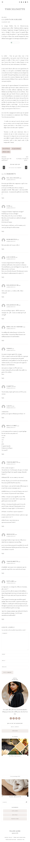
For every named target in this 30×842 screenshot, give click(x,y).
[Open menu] (2, 2)
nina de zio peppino (15, 327)
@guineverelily (15, 833)
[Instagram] (19, 2)
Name (4, 654)
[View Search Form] (27, 2)
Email (4, 660)
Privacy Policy (9, 837)
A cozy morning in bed (15, 776)
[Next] (26, 167)
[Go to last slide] (4, 167)
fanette (10, 386)
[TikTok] (23, 2)
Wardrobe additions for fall (15, 796)
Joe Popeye (11, 257)
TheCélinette (12, 462)
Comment (5, 633)
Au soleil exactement (15, 167)
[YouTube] (25, 2)
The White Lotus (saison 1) (15, 756)
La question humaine (16, 148)
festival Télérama (6, 148)
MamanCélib (12, 239)
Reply (3, 198)
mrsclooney (12, 426)
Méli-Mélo (4, 17)
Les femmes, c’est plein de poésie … (22, 158)
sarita (9, 406)
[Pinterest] (21, 2)
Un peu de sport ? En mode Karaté (6, 158)
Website (4, 666)
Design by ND (20, 839)
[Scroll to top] (28, 838)
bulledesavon (12, 285)
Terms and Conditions (19, 837)
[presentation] (15, 747)
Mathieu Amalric (6, 151)
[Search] (26, 802)
